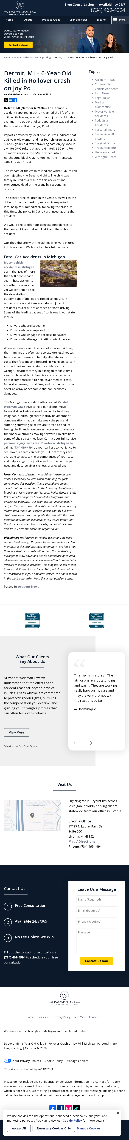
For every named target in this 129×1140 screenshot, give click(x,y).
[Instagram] (68, 1108)
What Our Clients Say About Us (32, 659)
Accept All (19, 1128)
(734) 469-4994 (108, 9)
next (89, 744)
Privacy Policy (62, 1017)
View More (16, 732)
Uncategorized (105, 152)
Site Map (79, 1017)
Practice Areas (51, 19)
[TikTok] (76, 1108)
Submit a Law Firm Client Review (20, 746)
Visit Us (64, 784)
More (122, 19)
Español (101, 19)
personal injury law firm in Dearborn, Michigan (36, 443)
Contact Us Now (18, 44)
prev (76, 744)
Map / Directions (81, 841)
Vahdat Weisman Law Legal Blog (32, 57)
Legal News (102, 98)
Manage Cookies (78, 1061)
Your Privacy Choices (27, 1061)
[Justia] (60, 1108)
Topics (94, 71)
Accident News (28, 586)
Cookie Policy (54, 1061)
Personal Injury (105, 129)
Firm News (102, 93)
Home (9, 19)
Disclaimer (44, 1017)
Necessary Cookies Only (54, 1128)
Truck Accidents (106, 148)
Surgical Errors (105, 143)
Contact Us (14, 888)
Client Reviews (78, 19)
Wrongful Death (106, 157)
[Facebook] (52, 1108)
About (28, 19)
